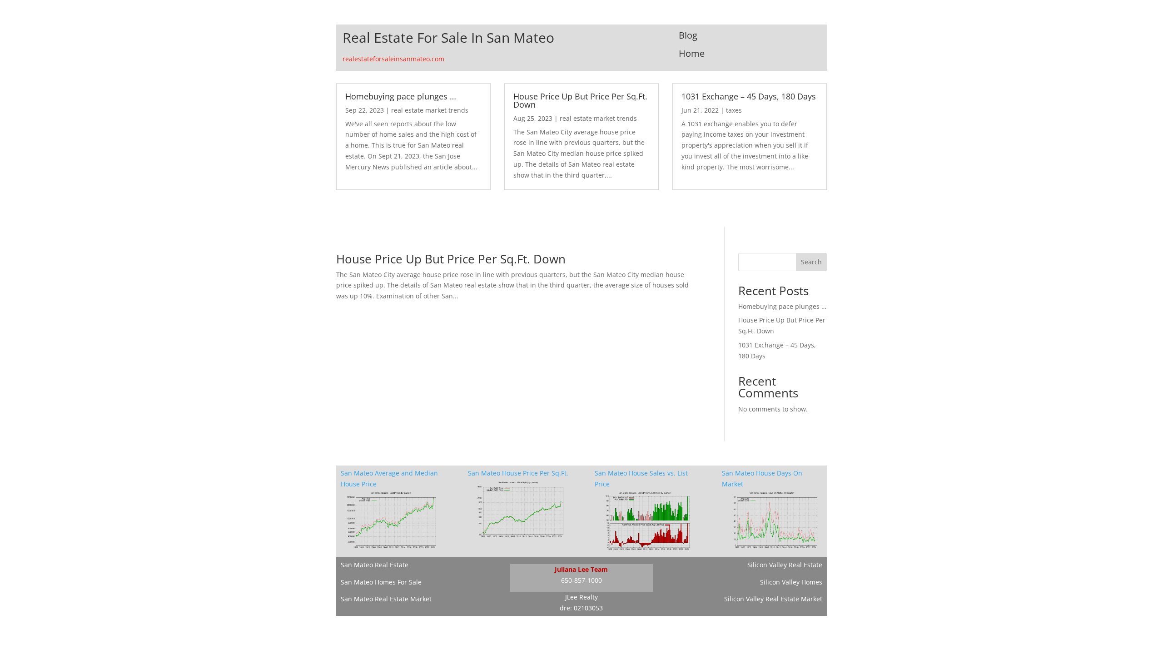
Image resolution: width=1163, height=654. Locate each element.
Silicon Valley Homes (791, 582)
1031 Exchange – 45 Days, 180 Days (748, 96)
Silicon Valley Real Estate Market (773, 599)
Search (811, 262)
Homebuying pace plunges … (400, 96)
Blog (688, 35)
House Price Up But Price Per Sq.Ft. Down (580, 100)
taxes (734, 110)
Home (692, 53)
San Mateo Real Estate (374, 564)
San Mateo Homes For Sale (381, 582)
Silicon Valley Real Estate (784, 564)
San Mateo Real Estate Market (386, 599)
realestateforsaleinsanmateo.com (393, 58)
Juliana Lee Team (581, 569)
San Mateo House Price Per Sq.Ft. (518, 473)
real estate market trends (429, 110)
